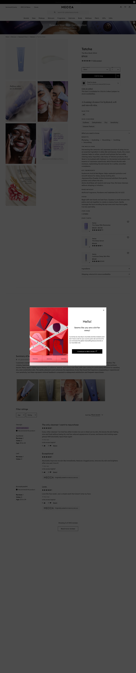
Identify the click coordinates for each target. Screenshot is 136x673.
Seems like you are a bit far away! (87, 328)
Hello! (87, 321)
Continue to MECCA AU (86, 351)
